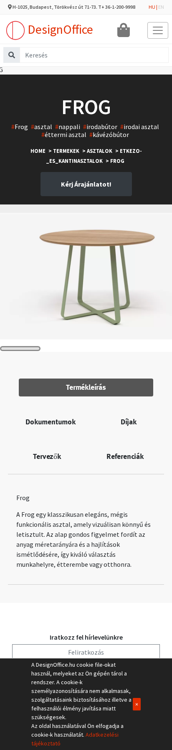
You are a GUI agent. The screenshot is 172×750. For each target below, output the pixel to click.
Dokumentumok (50, 422)
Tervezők (47, 456)
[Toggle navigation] (157, 30)
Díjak (129, 422)
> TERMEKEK (63, 150)
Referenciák (125, 456)
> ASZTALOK (97, 150)
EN (161, 7)
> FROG (115, 160)
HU (152, 7)
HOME (38, 150)
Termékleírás (86, 387)
